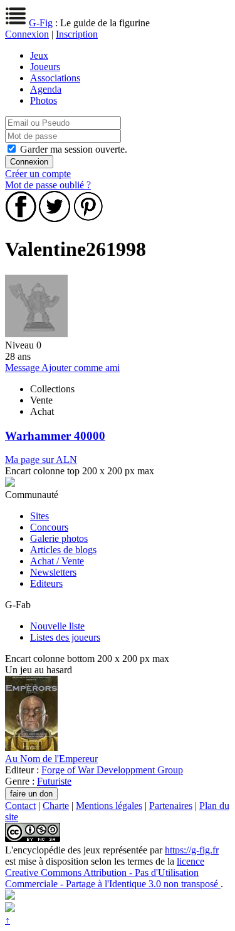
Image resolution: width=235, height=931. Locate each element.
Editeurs (46, 583)
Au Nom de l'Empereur (51, 758)
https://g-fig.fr (192, 850)
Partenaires (170, 805)
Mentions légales (109, 805)
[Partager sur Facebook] (20, 218)
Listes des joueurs (65, 637)
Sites (39, 516)
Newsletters (53, 572)
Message (23, 367)
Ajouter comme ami (80, 367)
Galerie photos (59, 538)
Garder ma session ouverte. (73, 149)
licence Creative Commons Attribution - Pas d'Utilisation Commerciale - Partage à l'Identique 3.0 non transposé (113, 872)
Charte (56, 805)
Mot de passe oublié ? (48, 185)
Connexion (27, 34)
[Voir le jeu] (31, 747)
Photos (43, 100)
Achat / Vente (57, 561)
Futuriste (54, 781)
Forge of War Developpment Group (112, 770)
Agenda (45, 89)
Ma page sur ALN (41, 459)
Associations (55, 78)
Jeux (39, 55)
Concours (49, 527)
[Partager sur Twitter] (54, 218)
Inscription (77, 34)
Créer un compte (38, 173)
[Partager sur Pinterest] (88, 218)
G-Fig (41, 23)
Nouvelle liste (57, 626)
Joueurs (45, 66)
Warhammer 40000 (55, 435)
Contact (20, 805)
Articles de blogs (63, 549)
